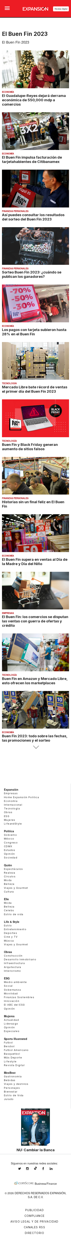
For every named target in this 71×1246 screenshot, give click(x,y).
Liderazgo (11, 1023)
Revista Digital (61, 8)
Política (9, 831)
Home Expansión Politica (21, 797)
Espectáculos (13, 869)
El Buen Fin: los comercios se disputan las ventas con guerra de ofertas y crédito (35, 621)
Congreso (11, 842)
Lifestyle (10, 1061)
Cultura (9, 891)
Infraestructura (14, 963)
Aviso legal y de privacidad (34, 1221)
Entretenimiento (15, 929)
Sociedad (10, 857)
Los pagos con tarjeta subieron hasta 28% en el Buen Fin (34, 331)
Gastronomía (13, 1076)
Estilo (8, 925)
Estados (9, 850)
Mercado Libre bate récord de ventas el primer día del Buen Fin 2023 (34, 389)
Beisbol (9, 1046)
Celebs (9, 910)
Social (8, 985)
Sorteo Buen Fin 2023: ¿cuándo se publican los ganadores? (31, 274)
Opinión (9, 853)
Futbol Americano (16, 1050)
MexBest (10, 1073)
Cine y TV (11, 936)
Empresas (8, 613)
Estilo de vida (13, 914)
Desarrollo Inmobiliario (20, 959)
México (9, 838)
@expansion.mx (35, 1168)
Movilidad (11, 993)
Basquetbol (12, 1053)
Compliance (34, 1215)
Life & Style (11, 922)
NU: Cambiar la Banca (36, 1150)
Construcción (13, 955)
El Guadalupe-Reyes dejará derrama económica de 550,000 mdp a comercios (34, 99)
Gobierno (10, 834)
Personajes (12, 1087)
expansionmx (22, 1168)
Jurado (9, 1099)
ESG (6, 816)
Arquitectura (12, 967)
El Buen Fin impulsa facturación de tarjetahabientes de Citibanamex (32, 159)
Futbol (8, 1042)
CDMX (8, 846)
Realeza (9, 872)
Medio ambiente (15, 982)
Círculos (10, 876)
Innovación (11, 1001)
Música (9, 940)
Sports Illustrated (15, 1039)
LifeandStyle (13, 823)
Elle (6, 899)
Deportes (10, 933)
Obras (8, 812)
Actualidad (11, 1019)
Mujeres (9, 819)
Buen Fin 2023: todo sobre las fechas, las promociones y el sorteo (34, 738)
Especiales (12, 1031)
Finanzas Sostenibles (19, 997)
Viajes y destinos (16, 1083)
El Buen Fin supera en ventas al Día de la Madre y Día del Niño (34, 561)
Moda (8, 880)
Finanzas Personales (15, 211)
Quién (8, 865)
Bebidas (10, 1080)
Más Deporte (13, 1057)
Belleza (9, 883)
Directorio (34, 1233)
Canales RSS (34, 1227)
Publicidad (34, 1210)
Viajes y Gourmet (16, 887)
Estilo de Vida (14, 1095)
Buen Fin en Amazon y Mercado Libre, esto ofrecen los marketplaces (34, 680)
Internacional (13, 804)
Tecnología (9, 383)
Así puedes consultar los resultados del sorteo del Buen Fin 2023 (33, 217)
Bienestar (11, 1091)
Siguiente (35, 747)
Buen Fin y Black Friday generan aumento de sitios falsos (30, 446)
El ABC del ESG (14, 1004)
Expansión (11, 789)
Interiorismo (12, 970)
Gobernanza (12, 989)
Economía (8, 91)
